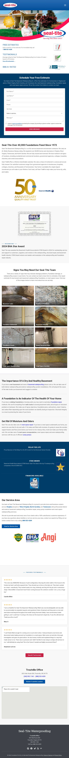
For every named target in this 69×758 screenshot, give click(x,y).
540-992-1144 (34, 742)
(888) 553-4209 (40, 676)
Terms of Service (48, 755)
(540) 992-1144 (29, 676)
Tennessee (47, 507)
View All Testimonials (34, 655)
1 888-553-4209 (7, 49)
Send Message (34, 129)
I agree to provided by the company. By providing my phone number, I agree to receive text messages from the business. (34, 124)
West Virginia (24, 507)
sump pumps (27, 435)
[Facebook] (31, 748)
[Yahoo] (35, 748)
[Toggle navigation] (65, 5)
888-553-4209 (27, 520)
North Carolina (35, 507)
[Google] (28, 748)
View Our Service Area (11, 526)
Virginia (9, 507)
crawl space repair (27, 425)
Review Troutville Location (34, 681)
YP (41, 748)
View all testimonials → (9, 61)
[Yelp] (38, 748)
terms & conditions (17, 123)
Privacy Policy (58, 755)
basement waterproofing (36, 384)
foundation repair (56, 402)
